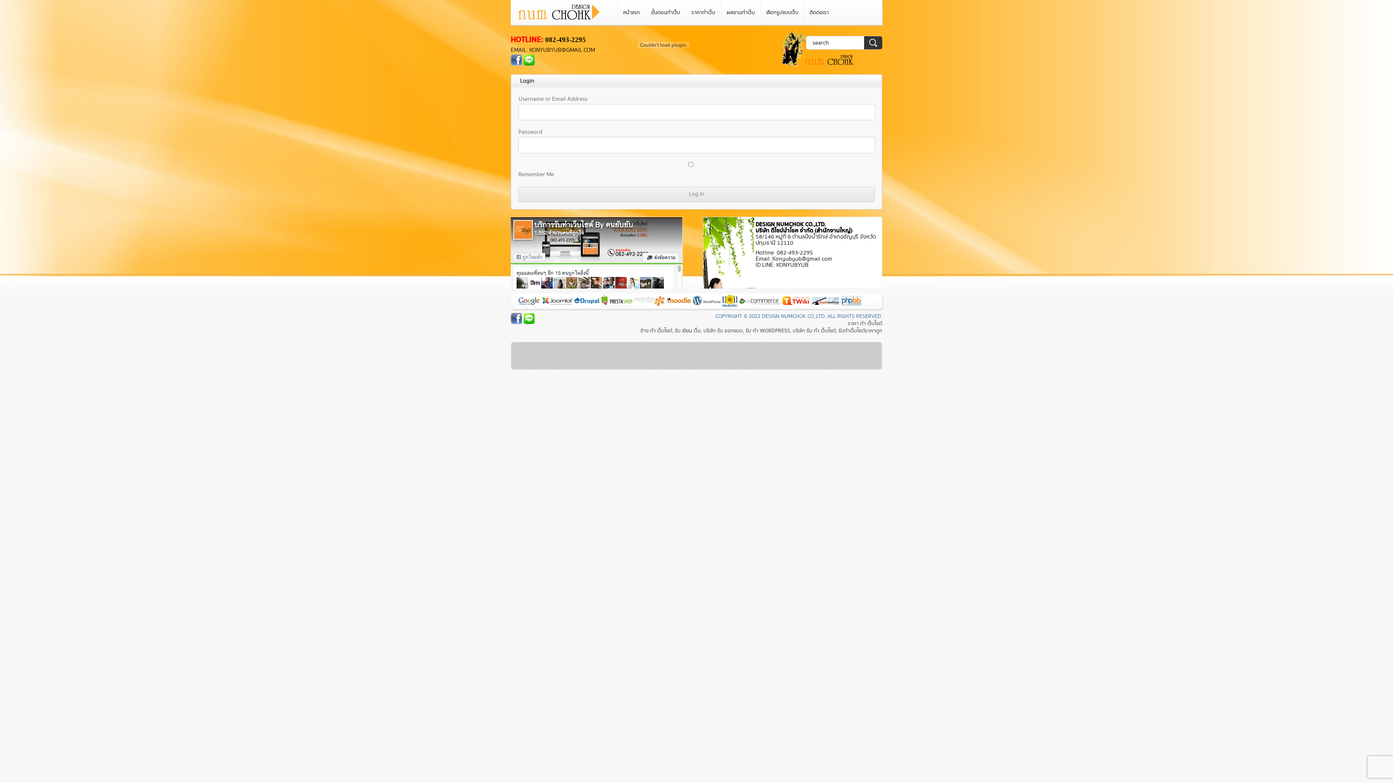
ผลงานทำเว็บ (741, 12)
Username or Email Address (553, 99)
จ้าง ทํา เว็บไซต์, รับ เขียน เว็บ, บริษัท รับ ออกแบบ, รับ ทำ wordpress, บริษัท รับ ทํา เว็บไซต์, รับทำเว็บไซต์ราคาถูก (761, 331)
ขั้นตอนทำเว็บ (665, 12)
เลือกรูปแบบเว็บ (782, 12)
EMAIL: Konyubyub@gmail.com (553, 50)
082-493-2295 (565, 40)
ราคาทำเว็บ (703, 12)
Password (530, 132)
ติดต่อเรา (819, 12)
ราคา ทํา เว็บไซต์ (865, 323)
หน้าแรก (631, 12)
